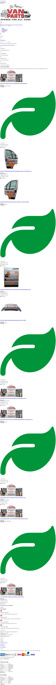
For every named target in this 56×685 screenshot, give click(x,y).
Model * (10, 682)
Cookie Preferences (3, 647)
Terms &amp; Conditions (3, 642)
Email (2, 607)
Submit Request (3, 672)
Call (0, 607)
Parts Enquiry (2, 684)
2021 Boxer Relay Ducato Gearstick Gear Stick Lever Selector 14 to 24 (13, 497)
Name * (10, 676)
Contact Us (21, 24)
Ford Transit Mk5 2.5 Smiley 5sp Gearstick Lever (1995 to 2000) (12, 596)
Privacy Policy (2, 644)
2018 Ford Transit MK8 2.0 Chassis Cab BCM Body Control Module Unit (13, 83)
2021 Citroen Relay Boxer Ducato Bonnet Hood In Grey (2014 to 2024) (13, 320)
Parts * (9, 683)
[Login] (1, 22)
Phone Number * (11, 666)
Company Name (11, 664)
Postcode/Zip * (11, 671)
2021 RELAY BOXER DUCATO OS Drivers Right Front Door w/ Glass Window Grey (15, 171)
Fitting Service (18, 24)
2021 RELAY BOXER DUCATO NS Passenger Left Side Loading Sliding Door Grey (15, 289)
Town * (10, 669)
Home (1, 24)
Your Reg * (10, 680)
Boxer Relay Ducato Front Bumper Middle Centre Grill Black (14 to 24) (13, 398)
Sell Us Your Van (13, 24)
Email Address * (11, 665)
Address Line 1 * (11, 667)
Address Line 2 (11, 668)
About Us (3, 24)
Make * (10, 681)
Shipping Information (8, 24)
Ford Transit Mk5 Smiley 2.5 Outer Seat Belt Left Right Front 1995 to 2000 (14, 518)
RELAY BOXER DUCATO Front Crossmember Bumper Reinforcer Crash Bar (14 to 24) (16, 419)
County (10, 670)
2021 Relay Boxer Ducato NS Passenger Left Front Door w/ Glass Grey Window (14, 201)
